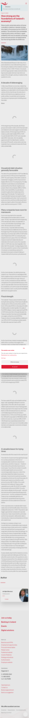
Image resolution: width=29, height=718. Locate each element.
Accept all (14, 367)
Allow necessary (14, 362)
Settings (3, 358)
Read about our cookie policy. (9, 355)
